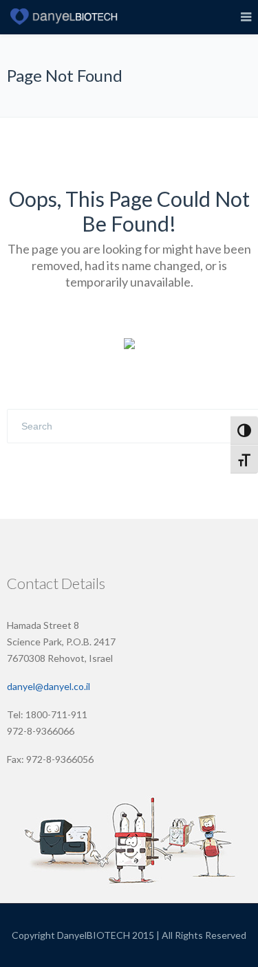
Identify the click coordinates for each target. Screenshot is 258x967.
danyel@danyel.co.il (48, 686)
